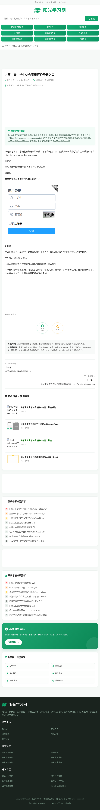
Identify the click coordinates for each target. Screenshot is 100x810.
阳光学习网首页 (17, 27)
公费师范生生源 (57, 781)
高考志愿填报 (17, 39)
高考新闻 (82, 27)
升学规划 (52, 2)
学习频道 (39, 2)
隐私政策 (54, 734)
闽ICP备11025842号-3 (38, 803)
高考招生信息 (7, 752)
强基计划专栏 (7, 776)
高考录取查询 (50, 39)
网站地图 (5, 734)
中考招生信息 (56, 762)
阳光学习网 (54, 10)
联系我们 (5, 729)
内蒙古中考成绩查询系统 (21, 46)
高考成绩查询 (50, 33)
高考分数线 (83, 33)
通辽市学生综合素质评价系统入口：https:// (39, 457)
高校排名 (54, 752)
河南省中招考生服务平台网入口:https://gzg (39, 424)
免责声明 (54, 729)
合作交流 (5, 739)
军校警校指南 (7, 786)
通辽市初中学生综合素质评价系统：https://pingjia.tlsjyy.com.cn (68, 384)
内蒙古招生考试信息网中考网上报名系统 (38, 407)
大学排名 (17, 33)
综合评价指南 (56, 776)
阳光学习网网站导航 (62, 803)
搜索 (92, 19)
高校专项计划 (7, 781)
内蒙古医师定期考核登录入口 (18, 371)
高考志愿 (62, 2)
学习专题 (50, 27)
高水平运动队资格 (58, 786)
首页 (6, 46)
